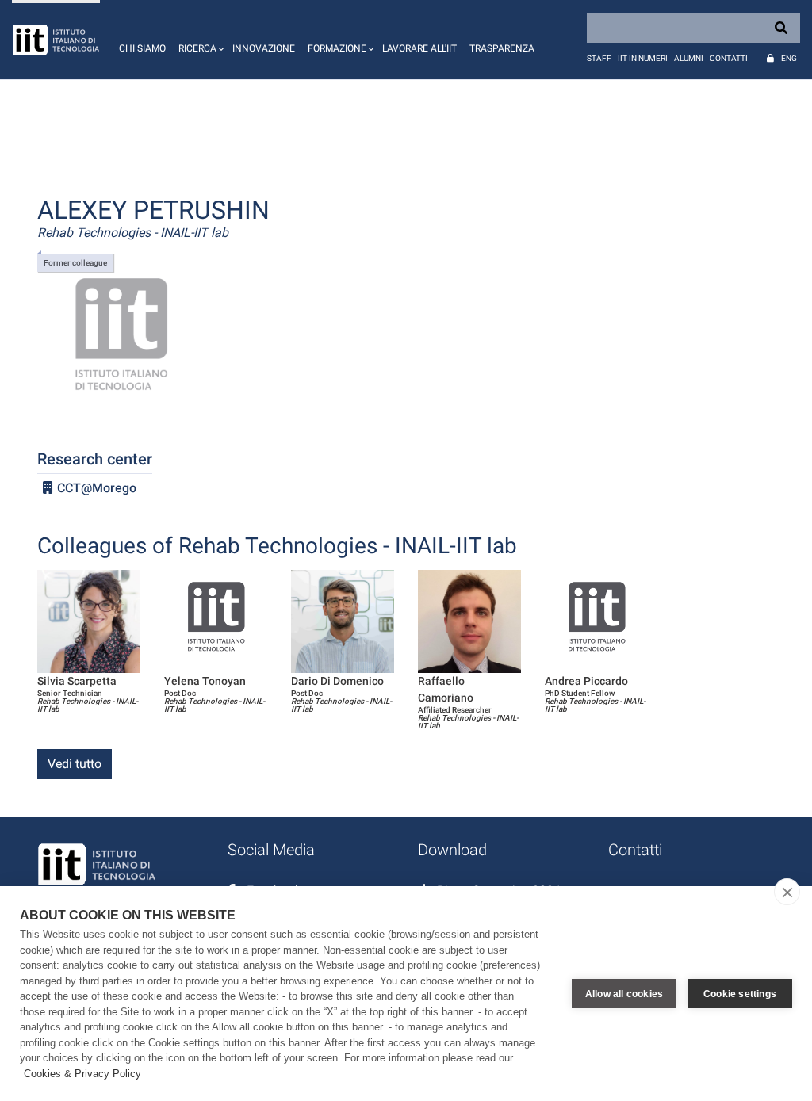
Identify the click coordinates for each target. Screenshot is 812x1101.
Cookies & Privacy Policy (82, 1074)
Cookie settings (739, 994)
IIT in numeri (643, 58)
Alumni (688, 58)
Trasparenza (501, 48)
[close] (787, 891)
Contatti (729, 58)
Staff (599, 58)
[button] (199, 39)
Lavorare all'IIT (419, 48)
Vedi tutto (75, 763)
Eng (789, 58)
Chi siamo (142, 48)
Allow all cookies (624, 994)
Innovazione (263, 48)
